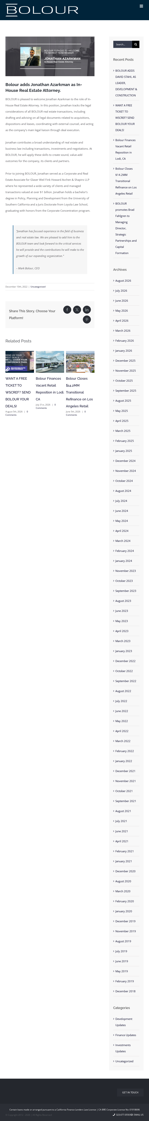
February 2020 (124, 901)
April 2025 (121, 421)
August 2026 (123, 280)
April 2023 (121, 631)
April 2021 (121, 841)
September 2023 (125, 591)
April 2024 (121, 531)
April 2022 (121, 731)
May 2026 (121, 310)
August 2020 (123, 881)
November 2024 (125, 471)
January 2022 (123, 761)
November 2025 (125, 370)
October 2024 (124, 481)
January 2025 (123, 451)
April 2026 (121, 320)
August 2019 (123, 941)
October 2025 (124, 380)
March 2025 (122, 431)
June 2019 (121, 961)
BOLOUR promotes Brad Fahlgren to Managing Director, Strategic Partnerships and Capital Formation (19, 399)
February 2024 (124, 551)
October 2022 (124, 671)
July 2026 (121, 290)
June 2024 (121, 511)
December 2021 (125, 771)
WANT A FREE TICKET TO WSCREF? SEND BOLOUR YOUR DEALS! (78, 392)
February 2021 (124, 851)
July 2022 (121, 701)
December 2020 (125, 871)
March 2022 (122, 741)
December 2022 (125, 661)
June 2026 (121, 300)
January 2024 (123, 561)
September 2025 (125, 390)
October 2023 (124, 581)
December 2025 (125, 360)
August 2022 (123, 691)
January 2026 (123, 350)
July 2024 (121, 501)
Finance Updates (125, 1035)
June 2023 (121, 611)
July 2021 (121, 821)
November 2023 (125, 571)
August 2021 (123, 811)
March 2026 (122, 330)
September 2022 (125, 681)
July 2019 (121, 951)
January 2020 (123, 911)
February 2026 (124, 340)
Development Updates (123, 1022)
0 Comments (16, 427)
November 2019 (125, 931)
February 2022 (124, 751)
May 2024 (121, 521)
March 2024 (122, 541)
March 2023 (122, 641)
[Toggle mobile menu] (142, 6)
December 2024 (125, 461)
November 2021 (125, 781)
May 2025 (121, 411)
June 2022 (121, 711)
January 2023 (123, 651)
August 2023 (123, 601)
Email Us (138, 1114)
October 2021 (124, 791)
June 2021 (121, 831)
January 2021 (123, 861)
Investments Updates (123, 1048)
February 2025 (124, 441)
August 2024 (123, 491)
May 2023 (121, 621)
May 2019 (121, 971)
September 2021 (125, 801)
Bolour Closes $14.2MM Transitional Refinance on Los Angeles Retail (126, 181)
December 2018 (125, 991)
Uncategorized (38, 286)
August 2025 (123, 400)
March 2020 (122, 891)
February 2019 (124, 981)
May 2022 (121, 721)
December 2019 (125, 921)
